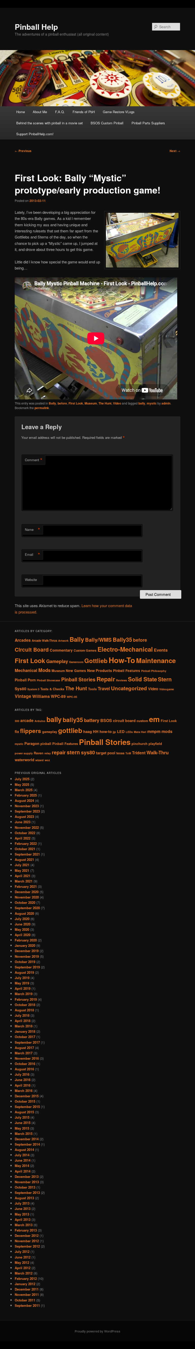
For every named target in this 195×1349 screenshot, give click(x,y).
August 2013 (24, 1197)
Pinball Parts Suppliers (148, 123)
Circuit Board (32, 649)
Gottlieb (96, 660)
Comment (33, 460)
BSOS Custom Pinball (107, 123)
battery (91, 720)
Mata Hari (140, 732)
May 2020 (22, 929)
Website (31, 579)
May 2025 (22, 784)
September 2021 (27, 854)
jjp (114, 732)
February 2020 (26, 940)
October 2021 (25, 848)
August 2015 (24, 1112)
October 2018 (25, 1004)
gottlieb (70, 730)
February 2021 (26, 886)
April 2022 (22, 838)
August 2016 (24, 1069)
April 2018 (22, 1020)
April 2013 (22, 1219)
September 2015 (27, 1106)
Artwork (63, 640)
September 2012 (27, 1246)
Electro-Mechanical (125, 649)
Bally (52, 403)
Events (161, 650)
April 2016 (22, 1085)
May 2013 (22, 1214)
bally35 (73, 719)
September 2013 (27, 1192)
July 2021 (22, 864)
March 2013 (23, 1224)
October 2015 (25, 1101)
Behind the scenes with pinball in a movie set (49, 123)
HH (96, 731)
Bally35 (122, 639)
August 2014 (24, 1149)
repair (59, 752)
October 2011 (25, 1300)
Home (20, 111)
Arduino (40, 721)
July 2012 (22, 1251)
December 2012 (27, 1235)
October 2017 (25, 1036)
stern (73, 752)
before (62, 403)
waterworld (24, 759)
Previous (23, 150)
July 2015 (22, 1117)
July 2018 (22, 1015)
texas (120, 753)
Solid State (142, 679)
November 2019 (27, 956)
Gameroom (76, 662)
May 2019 (22, 983)
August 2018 (24, 1010)
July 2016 (22, 1074)
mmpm (153, 731)
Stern (165, 679)
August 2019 (24, 972)
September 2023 (27, 811)
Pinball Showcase (48, 680)
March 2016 (23, 1090)
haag (87, 731)
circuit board (124, 720)
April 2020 (22, 934)
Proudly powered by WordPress (97, 1331)
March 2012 (23, 1273)
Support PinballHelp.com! (35, 133)
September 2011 (27, 1305)
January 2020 (25, 945)
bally (141, 403)
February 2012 (26, 1278)
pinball (45, 743)
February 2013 (26, 1230)
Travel (104, 688)
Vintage (23, 696)
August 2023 (24, 816)
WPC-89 (58, 696)
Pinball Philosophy (153, 671)
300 (17, 721)
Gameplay (57, 661)
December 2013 (27, 1176)
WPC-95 (72, 697)
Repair (105, 678)
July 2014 (22, 1154)
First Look (76, 403)
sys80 (88, 752)
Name (32, 530)
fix (17, 731)
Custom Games (85, 650)
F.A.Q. (60, 111)
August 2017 (24, 1047)
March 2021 (23, 881)
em (154, 719)
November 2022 (27, 827)
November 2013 (27, 1181)
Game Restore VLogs (119, 111)
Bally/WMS (98, 639)
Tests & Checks (52, 689)
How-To (122, 660)
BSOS (106, 720)
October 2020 (25, 902)
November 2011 (27, 1294)
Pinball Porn (25, 679)
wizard (39, 760)
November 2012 (27, 1240)
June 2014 (22, 1160)
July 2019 (22, 977)
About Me (40, 111)
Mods (44, 670)
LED (121, 731)
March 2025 (23, 789)
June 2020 (22, 924)
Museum (91, 403)
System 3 (33, 689)
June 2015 (22, 1122)
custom (142, 720)
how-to (106, 731)
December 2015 (27, 1095)
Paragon (31, 743)
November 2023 (27, 805)
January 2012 (25, 1283)
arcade (27, 720)
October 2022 (25, 832)
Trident (138, 753)
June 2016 (22, 1079)
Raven (38, 753)
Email (32, 554)
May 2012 (22, 1262)
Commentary (61, 650)
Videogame (166, 689)
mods (166, 731)
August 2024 (24, 800)
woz (47, 760)
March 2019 (23, 993)
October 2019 (25, 961)
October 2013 (25, 1187)
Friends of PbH (84, 111)
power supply (24, 753)
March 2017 (23, 1053)
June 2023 (22, 821)
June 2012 (22, 1257)
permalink (42, 408)
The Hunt (105, 403)
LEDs (129, 732)
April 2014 (22, 1171)
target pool (105, 753)
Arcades (23, 640)
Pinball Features (126, 670)
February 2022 (26, 843)
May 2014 (22, 1165)
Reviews (121, 680)
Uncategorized (129, 688)
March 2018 (23, 1026)
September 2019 (27, 967)
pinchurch (140, 743)
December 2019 (27, 950)
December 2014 (27, 1138)
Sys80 (20, 689)
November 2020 (27, 897)
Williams (41, 696)
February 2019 (26, 999)
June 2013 (22, 1208)
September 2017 (27, 1042)
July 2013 (22, 1203)
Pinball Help (36, 26)
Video (117, 403)
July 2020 (22, 918)
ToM (128, 753)
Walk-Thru (158, 752)
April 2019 (22, 988)
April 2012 (22, 1267)
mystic (152, 403)
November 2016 (27, 1058)
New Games (76, 670)
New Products (99, 670)
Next (175, 150)
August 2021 (24, 859)
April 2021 (22, 875)
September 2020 (27, 907)
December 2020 (27, 891)
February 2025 (26, 795)
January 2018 (25, 1031)
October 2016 (25, 1063)
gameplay (49, 731)
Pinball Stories (78, 679)
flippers (30, 731)
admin (165, 403)
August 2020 (24, 913)
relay (47, 753)
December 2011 (27, 1289)
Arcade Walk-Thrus (44, 640)
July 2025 (22, 778)
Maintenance (156, 660)
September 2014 (27, 1144)
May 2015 (22, 1128)
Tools (92, 689)
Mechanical (26, 670)
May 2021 (22, 870)
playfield (155, 743)
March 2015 (23, 1133)
